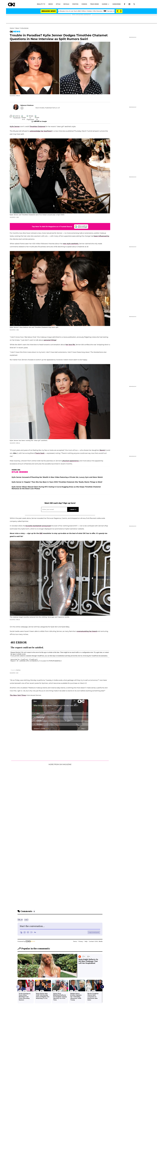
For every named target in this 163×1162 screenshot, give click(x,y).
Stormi (102, 450)
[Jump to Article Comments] (11, 116)
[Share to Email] (37, 116)
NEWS (50, 4)
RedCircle (18, 670)
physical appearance (70, 461)
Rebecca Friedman (27, 105)
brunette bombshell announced (38, 526)
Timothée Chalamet (37, 126)
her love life (70, 344)
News (17, 28)
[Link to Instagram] (129, 4)
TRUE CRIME (94, 4)
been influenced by (101, 236)
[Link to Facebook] (124, 4)
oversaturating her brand (87, 631)
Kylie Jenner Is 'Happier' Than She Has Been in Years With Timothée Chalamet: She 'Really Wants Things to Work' (57, 482)
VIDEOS (84, 4)
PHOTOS (75, 4)
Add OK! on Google (40, 121)
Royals (66, 4)
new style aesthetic (70, 244)
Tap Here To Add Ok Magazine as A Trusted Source (52, 226)
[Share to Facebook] (16, 116)
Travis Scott (39, 453)
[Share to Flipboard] (30, 116)
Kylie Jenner (24, 28)
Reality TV (41, 4)
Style (58, 4)
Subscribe (117, 4)
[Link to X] (134, 4)
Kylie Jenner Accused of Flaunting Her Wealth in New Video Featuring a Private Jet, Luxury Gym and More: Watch (57, 477)
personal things (50, 340)
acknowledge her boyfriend (41, 131)
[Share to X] (23, 116)
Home (12, 28)
